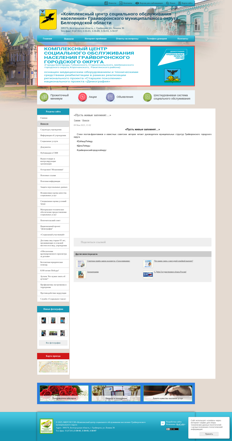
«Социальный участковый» (52, 234)
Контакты (127, 3)
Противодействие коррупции (53, 293)
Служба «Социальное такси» (53, 299)
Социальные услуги (49, 141)
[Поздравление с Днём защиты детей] (62, 336)
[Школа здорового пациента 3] (53, 323)
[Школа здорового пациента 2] (62, 323)
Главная (47, 38)
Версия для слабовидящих (151, 3)
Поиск (172, 3)
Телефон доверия (157, 38)
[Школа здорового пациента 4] (43, 323)
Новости (112, 3)
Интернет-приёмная (96, 38)
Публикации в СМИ (49, 153)
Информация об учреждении (53, 135)
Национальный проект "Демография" (50, 227)
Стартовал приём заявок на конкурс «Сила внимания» (108, 261)
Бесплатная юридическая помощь (51, 263)
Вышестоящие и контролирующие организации (48, 161)
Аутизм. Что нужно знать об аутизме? (52, 277)
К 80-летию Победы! (49, 270)
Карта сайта (187, 3)
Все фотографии (53, 343)
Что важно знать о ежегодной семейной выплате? (173, 261)
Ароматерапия (93, 272)
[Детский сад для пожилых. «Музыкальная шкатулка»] (53, 336)
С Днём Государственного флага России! (170, 272)
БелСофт (180, 424)
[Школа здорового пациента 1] (43, 336)
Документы (45, 147)
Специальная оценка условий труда (53, 202)
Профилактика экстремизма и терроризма (53, 286)
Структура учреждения (50, 129)
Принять (209, 434)
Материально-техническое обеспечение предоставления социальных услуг (53, 212)
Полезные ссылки (48, 175)
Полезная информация (50, 181)
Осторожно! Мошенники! (51, 169)
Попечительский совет (50, 220)
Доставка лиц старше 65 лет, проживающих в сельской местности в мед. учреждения (53, 243)
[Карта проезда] (53, 372)
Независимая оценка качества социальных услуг (53, 194)
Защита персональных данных (54, 187)
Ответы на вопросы (127, 38)
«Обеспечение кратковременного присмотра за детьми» (53, 254)
